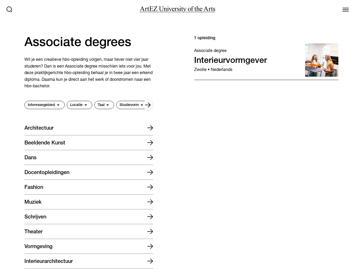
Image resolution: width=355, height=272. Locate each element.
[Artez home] (177, 9)
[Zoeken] (9, 9)
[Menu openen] (346, 9)
